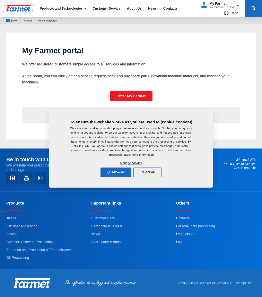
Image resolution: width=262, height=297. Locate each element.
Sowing (11, 234)
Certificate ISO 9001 (106, 226)
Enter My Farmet (131, 96)
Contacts (170, 8)
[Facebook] (12, 178)
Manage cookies (131, 163)
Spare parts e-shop (106, 242)
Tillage (11, 218)
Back (14, 20)
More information (143, 154)
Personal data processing (195, 226)
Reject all (147, 172)
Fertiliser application (21, 226)
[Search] (253, 8)
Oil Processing (17, 258)
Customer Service (106, 8)
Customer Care (103, 218)
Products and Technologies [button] (61, 8)
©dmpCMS (244, 283)
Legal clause (185, 234)
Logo (179, 242)
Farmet (28, 20)
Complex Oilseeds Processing (29, 242)
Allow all (117, 172)
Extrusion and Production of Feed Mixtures (39, 250)
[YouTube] (26, 178)
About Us (134, 8)
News (152, 8)
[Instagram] (40, 178)
